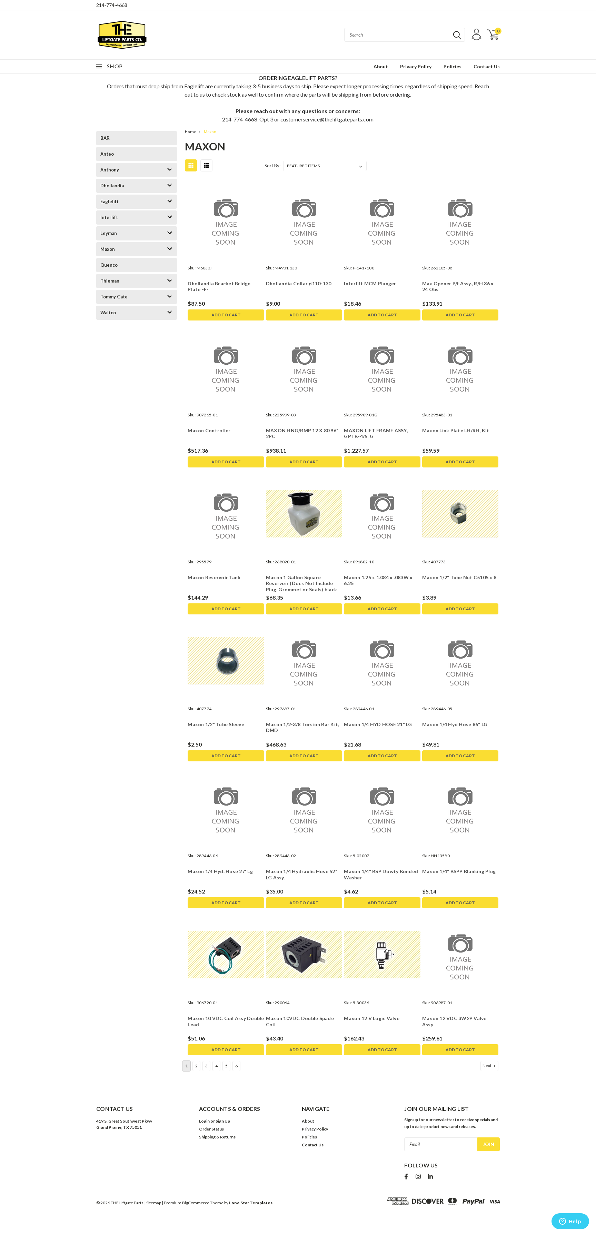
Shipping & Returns (217, 1136)
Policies (452, 66)
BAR (105, 138)
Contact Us (487, 66)
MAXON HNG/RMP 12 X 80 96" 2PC (302, 433)
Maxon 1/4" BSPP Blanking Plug (459, 871)
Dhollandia (112, 185)
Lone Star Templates (250, 1202)
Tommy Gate (114, 296)
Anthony (109, 169)
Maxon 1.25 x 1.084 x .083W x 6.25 (378, 580)
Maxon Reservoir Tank (214, 577)
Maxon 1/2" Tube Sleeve (216, 724)
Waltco (108, 312)
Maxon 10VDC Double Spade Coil (300, 1021)
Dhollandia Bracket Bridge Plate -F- (219, 286)
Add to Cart (226, 314)
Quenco (109, 265)
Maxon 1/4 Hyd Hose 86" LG (454, 724)
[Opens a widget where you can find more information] (570, 1222)
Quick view (226, 220)
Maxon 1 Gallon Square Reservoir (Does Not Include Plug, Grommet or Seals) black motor (301, 586)
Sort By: (272, 165)
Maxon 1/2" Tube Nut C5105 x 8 (459, 577)
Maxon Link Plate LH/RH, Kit (455, 430)
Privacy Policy (415, 66)
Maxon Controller (209, 430)
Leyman (108, 233)
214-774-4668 (111, 5)
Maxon (107, 249)
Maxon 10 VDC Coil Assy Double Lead (226, 1021)
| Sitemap (152, 1202)
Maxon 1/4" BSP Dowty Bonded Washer (381, 874)
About (381, 66)
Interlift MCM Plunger (370, 283)
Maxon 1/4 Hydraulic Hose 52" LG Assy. (301, 874)
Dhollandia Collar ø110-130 (298, 283)
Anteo (107, 154)
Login (204, 1121)
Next (487, 1065)
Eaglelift (109, 201)
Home (190, 132)
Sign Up (223, 1121)
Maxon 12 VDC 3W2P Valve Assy (454, 1021)
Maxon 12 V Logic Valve (371, 1018)
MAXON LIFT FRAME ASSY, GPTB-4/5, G (376, 433)
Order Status (211, 1129)
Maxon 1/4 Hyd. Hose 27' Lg (220, 871)
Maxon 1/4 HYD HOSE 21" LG (378, 724)
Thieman (109, 281)
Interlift (109, 217)
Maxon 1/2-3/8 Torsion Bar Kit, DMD (302, 727)
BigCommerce (195, 1202)
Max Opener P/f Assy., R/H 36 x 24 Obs (458, 286)
